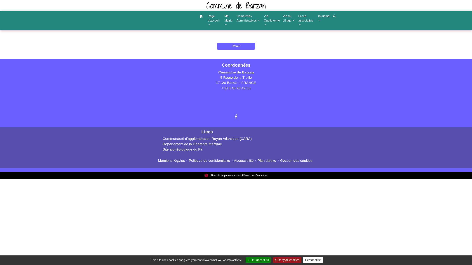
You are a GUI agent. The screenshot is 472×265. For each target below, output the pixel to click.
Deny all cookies (288, 260)
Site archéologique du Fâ (182, 149)
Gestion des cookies (296, 160)
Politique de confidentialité (209, 160)
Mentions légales (171, 160)
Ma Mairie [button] (228, 18)
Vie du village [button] (287, 18)
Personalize (313, 260)
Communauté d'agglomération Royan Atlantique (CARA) (207, 139)
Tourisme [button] (323, 16)
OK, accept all (259, 260)
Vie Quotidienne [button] (272, 18)
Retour (236, 46)
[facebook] (236, 117)
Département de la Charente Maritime (192, 144)
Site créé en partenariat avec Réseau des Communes (239, 175)
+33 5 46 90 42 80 (236, 88)
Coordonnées (236, 65)
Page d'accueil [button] (213, 18)
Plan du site (267, 160)
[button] (201, 17)
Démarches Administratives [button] (247, 18)
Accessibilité (244, 160)
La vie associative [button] (305, 18)
